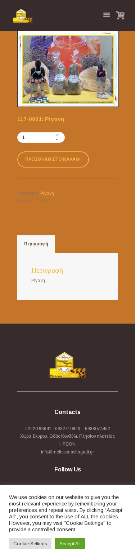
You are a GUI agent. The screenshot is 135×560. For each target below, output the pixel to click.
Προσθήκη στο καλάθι (53, 159)
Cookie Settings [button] (30, 543)
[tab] (36, 244)
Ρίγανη (47, 193)
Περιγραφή (36, 243)
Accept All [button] (70, 543)
